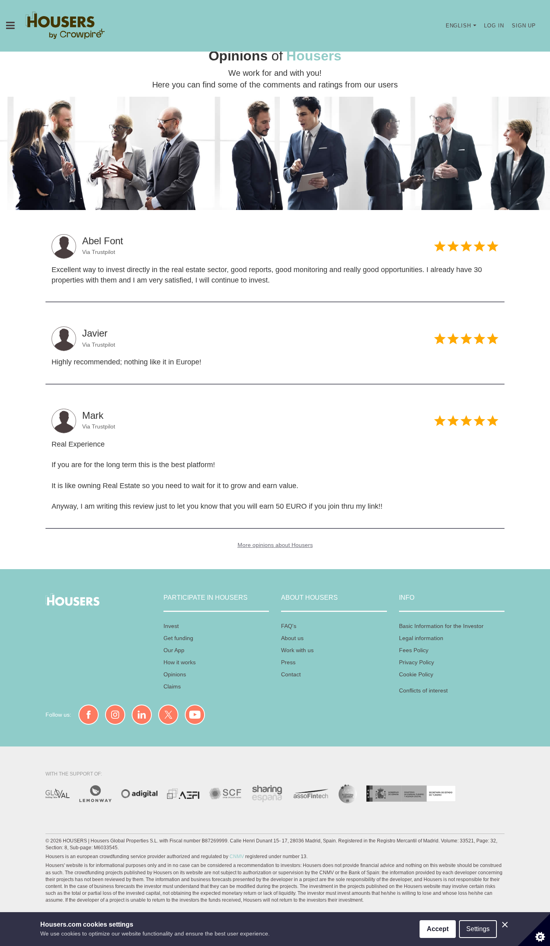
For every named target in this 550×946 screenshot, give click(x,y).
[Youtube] (195, 715)
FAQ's (288, 626)
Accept (438, 928)
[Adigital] (139, 793)
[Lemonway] (95, 794)
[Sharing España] (267, 793)
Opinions (174, 674)
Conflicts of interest (423, 690)
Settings (478, 928)
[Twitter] (168, 715)
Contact (291, 674)
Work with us (297, 650)
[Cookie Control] (534, 930)
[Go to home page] (65, 26)
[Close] (505, 924)
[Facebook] (89, 715)
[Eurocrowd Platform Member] (348, 793)
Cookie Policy (416, 674)
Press (288, 662)
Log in (494, 26)
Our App (173, 650)
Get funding (178, 638)
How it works (179, 662)
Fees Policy (413, 650)
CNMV (237, 856)
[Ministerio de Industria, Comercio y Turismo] (57, 793)
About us (292, 638)
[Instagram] (115, 715)
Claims (172, 686)
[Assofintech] (311, 793)
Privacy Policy (416, 662)
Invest (171, 626)
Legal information (421, 638)
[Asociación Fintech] (183, 793)
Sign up (524, 26)
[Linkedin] (142, 715)
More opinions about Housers (275, 545)
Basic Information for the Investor (441, 626)
